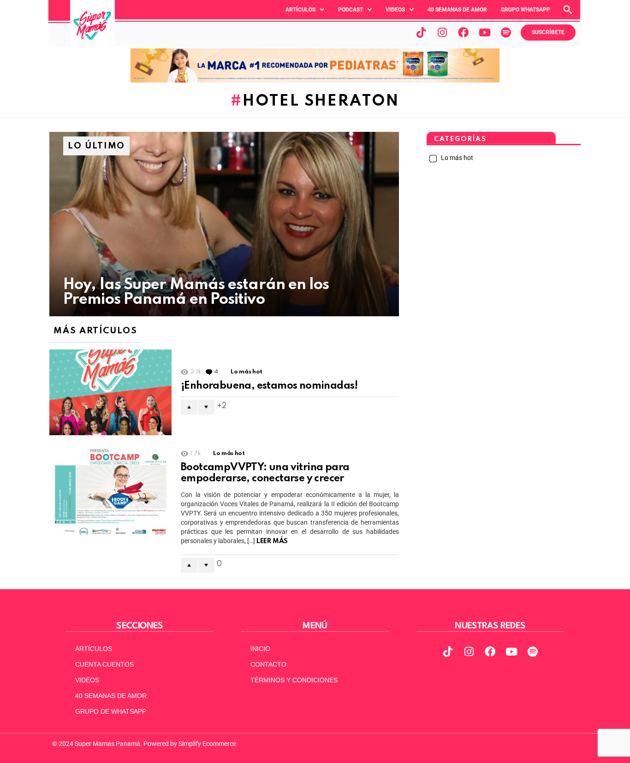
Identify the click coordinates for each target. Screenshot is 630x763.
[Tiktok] (421, 32)
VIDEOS (87, 680)
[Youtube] (484, 32)
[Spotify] (506, 32)
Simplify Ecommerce (207, 743)
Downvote (206, 407)
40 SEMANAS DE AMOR (457, 9)
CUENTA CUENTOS (104, 664)
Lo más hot (246, 372)
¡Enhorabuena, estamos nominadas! (269, 386)
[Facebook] (463, 32)
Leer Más (272, 541)
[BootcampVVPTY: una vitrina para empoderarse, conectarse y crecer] (110, 492)
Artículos (300, 9)
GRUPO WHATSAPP (525, 9)
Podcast (350, 9)
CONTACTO (268, 664)
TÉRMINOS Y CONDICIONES (294, 680)
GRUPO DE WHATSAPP (110, 711)
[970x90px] (315, 80)
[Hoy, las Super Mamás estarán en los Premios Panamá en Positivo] (224, 224)
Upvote (189, 407)
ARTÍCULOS (93, 648)
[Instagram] (442, 32)
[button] (305, 9)
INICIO (260, 648)
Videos (395, 9)
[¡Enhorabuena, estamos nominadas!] (110, 392)
